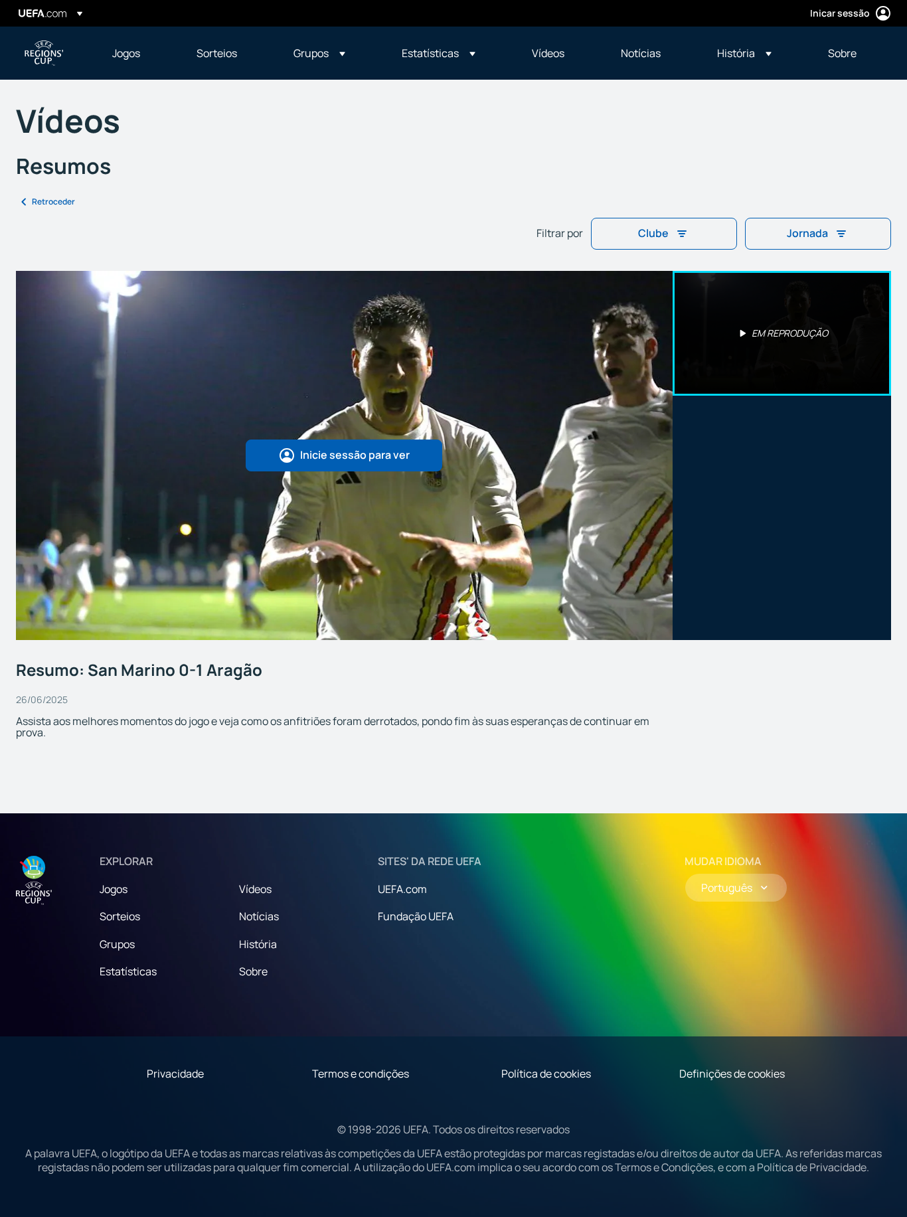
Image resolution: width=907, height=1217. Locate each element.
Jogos (113, 889)
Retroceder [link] (53, 201)
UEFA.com (402, 889)
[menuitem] (138, 53)
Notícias (259, 916)
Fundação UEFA (416, 916)
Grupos (117, 944)
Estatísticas (128, 971)
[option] (782, 333)
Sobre (253, 971)
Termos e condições (360, 1073)
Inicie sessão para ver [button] (355, 454)
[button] (319, 53)
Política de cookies (546, 1073)
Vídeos (255, 889)
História (258, 944)
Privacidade (175, 1073)
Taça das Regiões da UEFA (44, 53)
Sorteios (120, 916)
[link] (126, 53)
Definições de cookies (732, 1073)
